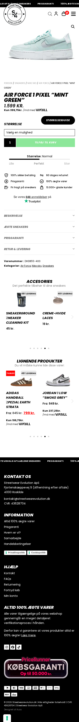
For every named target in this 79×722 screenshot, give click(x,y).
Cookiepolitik (38, 552)
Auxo (19, 709)
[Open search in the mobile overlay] (50, 14)
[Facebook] (12, 647)
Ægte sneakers (16, 227)
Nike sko (31, 83)
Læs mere (28, 635)
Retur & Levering (17, 249)
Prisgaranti (13, 238)
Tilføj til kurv (46, 142)
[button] (73, 26)
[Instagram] (6, 647)
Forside (8, 83)
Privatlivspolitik (16, 552)
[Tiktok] (18, 647)
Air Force (44, 83)
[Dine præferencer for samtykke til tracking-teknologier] (7, 718)
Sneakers (20, 83)
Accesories (39, 281)
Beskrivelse (13, 216)
